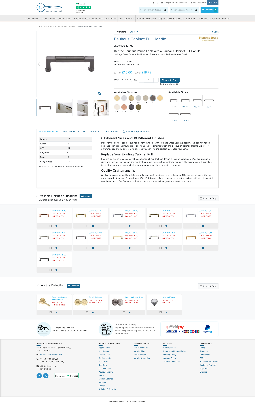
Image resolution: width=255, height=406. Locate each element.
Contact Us (205, 354)
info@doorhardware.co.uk (175, 2)
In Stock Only (209, 198)
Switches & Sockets (208, 18)
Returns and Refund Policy (174, 351)
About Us (204, 351)
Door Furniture (126, 18)
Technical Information (209, 361)
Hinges (161, 18)
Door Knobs (48, 18)
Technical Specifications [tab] (138, 131)
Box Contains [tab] (112, 131)
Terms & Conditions (171, 361)
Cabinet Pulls (64, 18)
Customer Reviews (208, 365)
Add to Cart (171, 80)
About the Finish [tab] (71, 131)
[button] (107, 64)
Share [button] (132, 32)
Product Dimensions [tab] (48, 131)
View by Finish (140, 351)
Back (216, 32)
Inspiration (204, 368)
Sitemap (203, 372)
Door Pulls (110, 18)
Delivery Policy (169, 354)
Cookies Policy (169, 358)
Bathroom (190, 18)
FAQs (202, 358)
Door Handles (32, 18)
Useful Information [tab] (92, 131)
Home (202, 348)
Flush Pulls (97, 18)
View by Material (141, 348)
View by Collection (142, 358)
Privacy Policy (169, 348)
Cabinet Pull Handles (66, 26)
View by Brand (140, 354)
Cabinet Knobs (81, 18)
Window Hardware (145, 18)
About (225, 18)
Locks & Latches (174, 18)
